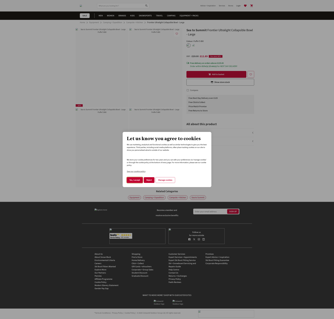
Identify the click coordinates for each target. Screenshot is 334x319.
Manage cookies (165, 180)
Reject (149, 180)
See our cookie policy (136, 171)
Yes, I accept (134, 180)
